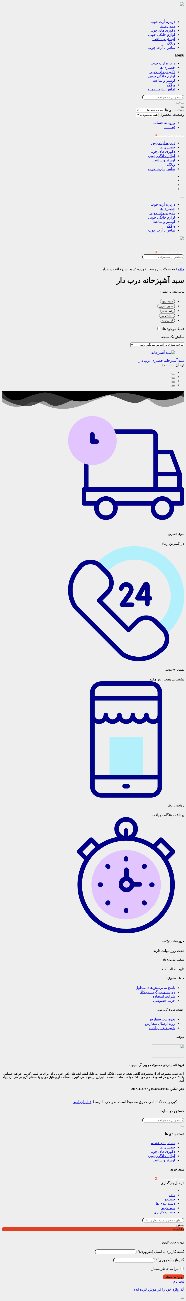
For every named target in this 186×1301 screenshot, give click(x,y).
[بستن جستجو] (182, 107)
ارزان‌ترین (167, 315)
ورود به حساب (164, 123)
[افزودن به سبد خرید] (173, 374)
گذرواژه (170, 1260)
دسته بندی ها (174, 110)
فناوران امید (82, 1102)
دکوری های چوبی (162, 30)
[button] (93, 55)
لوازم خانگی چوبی (161, 35)
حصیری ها (167, 26)
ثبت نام (169, 127)
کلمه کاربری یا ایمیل (161, 1252)
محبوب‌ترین (166, 306)
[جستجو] (178, 102)
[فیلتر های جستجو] (182, 102)
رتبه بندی (167, 311)
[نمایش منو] (182, 197)
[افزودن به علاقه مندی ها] (173, 386)
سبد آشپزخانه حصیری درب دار (161, 360)
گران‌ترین (167, 320)
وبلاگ (171, 43)
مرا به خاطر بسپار (165, 1269)
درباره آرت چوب (163, 22)
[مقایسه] (173, 382)
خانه (181, 269)
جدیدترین (167, 301)
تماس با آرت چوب (161, 47)
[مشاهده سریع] (173, 378)
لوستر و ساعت (163, 39)
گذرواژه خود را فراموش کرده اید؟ (158, 1289)
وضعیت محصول (172, 114)
